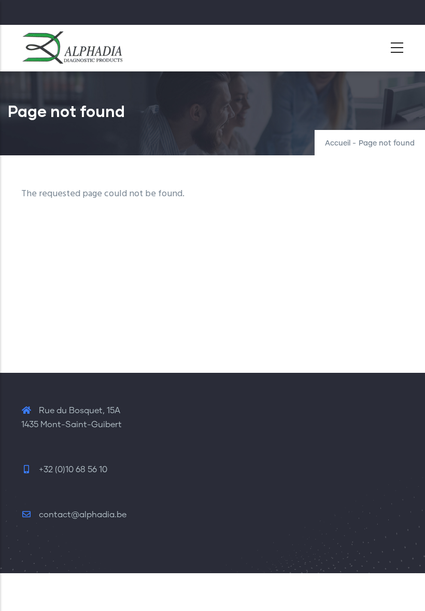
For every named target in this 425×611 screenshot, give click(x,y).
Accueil (337, 143)
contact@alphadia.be (81, 515)
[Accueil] (73, 45)
